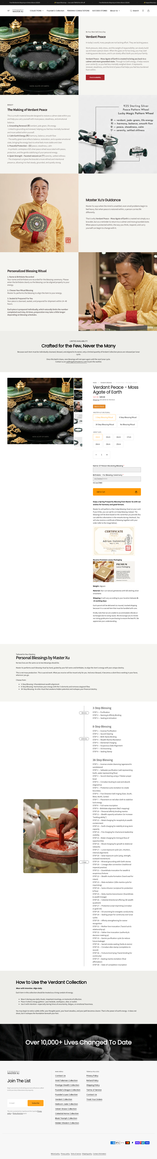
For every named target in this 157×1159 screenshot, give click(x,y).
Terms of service (76, 1154)
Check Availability (95, 77)
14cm (99, 438)
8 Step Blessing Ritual (128, 418)
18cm (99, 445)
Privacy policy (65, 1154)
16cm (119, 438)
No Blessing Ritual (128, 425)
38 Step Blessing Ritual (105, 425)
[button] (134, 10)
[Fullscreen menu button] (8, 10)
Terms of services (18, 1113)
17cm (130, 438)
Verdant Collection (106, 382)
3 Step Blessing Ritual (105, 418)
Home (95, 382)
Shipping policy (87, 1154)
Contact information (99, 1154)
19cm (109, 445)
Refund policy (55, 1154)
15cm (109, 438)
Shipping (96, 400)
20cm (119, 445)
